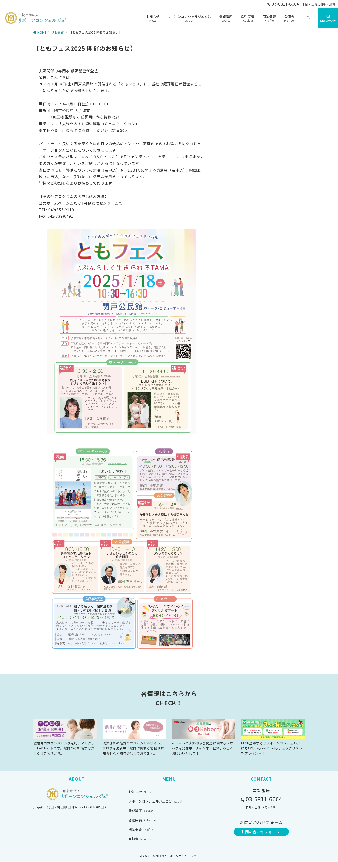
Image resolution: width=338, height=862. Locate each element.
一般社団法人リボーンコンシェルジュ (174, 856)
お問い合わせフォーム (260, 831)
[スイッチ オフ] (308, 18)
